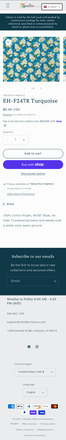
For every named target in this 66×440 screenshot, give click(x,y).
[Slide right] (41, 88)
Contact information (35, 435)
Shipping (7, 115)
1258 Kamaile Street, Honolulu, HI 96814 (32, 330)
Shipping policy (45, 430)
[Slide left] (25, 88)
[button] (8, 5)
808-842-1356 (15, 313)
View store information (21, 194)
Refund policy (29, 424)
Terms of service (25, 430)
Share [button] (10, 204)
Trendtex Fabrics (31, 419)
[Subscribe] (54, 281)
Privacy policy (47, 424)
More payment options (33, 173)
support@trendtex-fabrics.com (26, 322)
